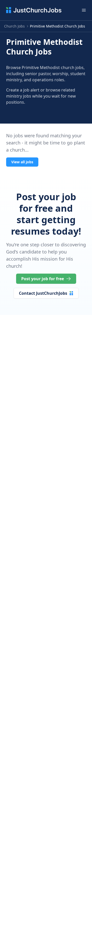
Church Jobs (14, 26)
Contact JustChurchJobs (43, 293)
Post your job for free (42, 278)
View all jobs (22, 161)
